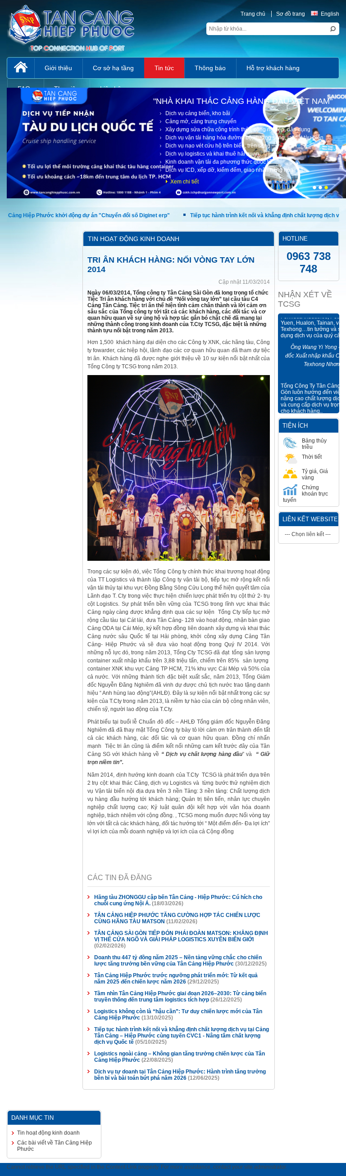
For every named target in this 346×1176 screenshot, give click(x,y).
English (330, 14)
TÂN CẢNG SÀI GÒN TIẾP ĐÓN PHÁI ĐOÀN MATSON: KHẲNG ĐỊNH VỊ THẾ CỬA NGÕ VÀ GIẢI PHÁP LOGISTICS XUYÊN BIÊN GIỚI (181, 936)
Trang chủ (253, 14)
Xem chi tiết (184, 182)
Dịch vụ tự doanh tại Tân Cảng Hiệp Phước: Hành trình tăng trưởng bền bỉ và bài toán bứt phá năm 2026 (180, 1075)
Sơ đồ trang (290, 14)
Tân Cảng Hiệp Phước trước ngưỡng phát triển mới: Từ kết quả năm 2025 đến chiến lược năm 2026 (176, 978)
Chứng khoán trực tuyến (305, 493)
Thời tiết (312, 457)
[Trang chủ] (20, 68)
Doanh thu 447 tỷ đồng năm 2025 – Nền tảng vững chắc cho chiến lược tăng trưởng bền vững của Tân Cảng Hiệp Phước (178, 960)
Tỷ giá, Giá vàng (315, 474)
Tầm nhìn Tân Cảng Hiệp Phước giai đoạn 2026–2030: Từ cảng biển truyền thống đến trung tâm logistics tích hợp (180, 996)
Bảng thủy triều (314, 444)
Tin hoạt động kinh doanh (48, 1133)
